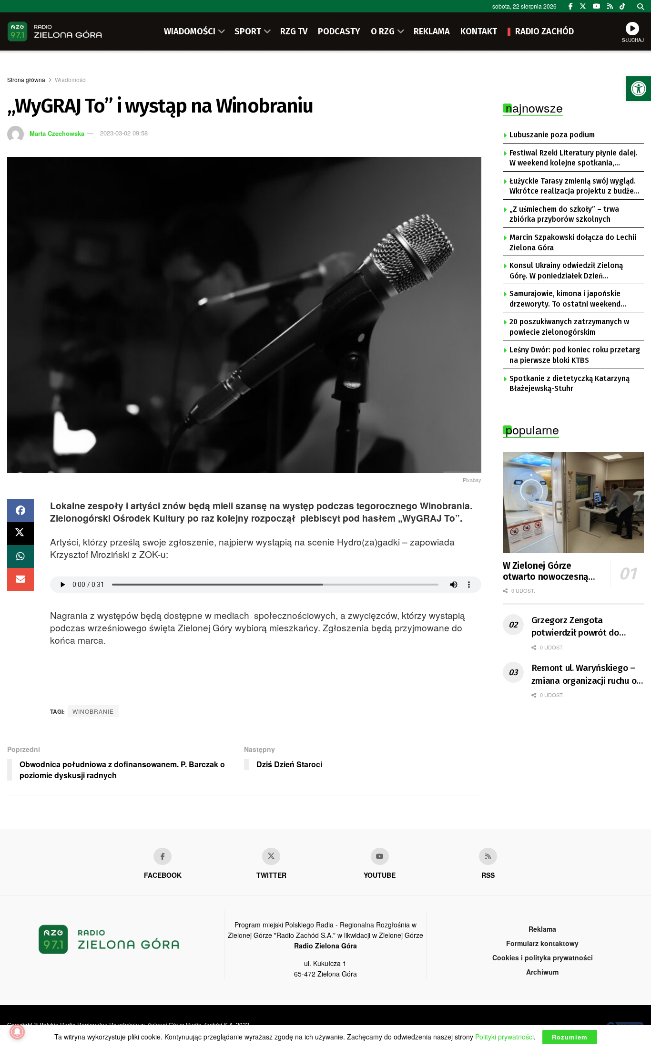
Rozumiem (570, 1036)
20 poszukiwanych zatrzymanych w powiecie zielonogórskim (569, 327)
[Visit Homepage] (54, 31)
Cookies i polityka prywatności (542, 957)
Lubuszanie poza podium (552, 135)
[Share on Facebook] (20, 510)
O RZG (383, 31)
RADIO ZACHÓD (544, 31)
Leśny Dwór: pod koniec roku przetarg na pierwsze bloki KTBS (574, 355)
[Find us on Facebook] (571, 6)
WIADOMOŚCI (189, 31)
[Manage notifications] (17, 1031)
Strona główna (26, 79)
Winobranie (93, 711)
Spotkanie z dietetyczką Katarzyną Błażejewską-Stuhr (569, 383)
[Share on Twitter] (20, 533)
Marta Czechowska (57, 132)
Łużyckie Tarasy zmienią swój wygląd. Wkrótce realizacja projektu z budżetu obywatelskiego (575, 187)
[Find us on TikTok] (622, 6)
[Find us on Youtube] (380, 856)
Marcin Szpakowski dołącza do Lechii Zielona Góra (572, 242)
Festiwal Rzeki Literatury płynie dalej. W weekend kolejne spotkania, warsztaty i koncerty (573, 159)
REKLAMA (432, 31)
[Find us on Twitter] (583, 6)
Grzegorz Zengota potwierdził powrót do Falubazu (575, 627)
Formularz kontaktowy (542, 943)
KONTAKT (478, 31)
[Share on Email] (20, 579)
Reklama (542, 929)
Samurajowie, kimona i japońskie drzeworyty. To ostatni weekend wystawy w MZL (564, 299)
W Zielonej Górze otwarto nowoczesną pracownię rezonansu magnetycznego (546, 571)
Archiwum (542, 972)
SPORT (247, 31)
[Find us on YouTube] (596, 6)
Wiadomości (71, 79)
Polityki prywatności (504, 1036)
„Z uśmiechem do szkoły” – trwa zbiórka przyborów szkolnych (564, 214)
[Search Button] (640, 6)
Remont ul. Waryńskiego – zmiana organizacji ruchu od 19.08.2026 (586, 674)
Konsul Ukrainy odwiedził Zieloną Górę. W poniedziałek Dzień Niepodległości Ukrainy (566, 271)
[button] (638, 88)
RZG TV (293, 31)
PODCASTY (339, 31)
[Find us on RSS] (610, 6)
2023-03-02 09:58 (124, 132)
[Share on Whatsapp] (20, 556)
